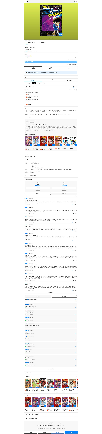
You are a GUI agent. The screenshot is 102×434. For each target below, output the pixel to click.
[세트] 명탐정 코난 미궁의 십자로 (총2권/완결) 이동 (57, 404)
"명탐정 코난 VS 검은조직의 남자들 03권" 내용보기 (51, 201)
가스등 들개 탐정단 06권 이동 (72, 404)
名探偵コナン (28, 49)
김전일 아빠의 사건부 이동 (50, 385)
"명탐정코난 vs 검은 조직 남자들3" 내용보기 (51, 267)
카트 (77, 2)
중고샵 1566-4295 (53, 425)
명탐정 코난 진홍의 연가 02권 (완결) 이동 (51, 143)
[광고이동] (74, 1)
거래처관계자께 (58, 428)
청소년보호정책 (47, 428)
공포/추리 (31, 156)
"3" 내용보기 (51, 219)
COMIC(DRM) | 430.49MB (34, 171)
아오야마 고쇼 (27, 46)
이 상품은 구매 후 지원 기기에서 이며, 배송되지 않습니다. (42, 72)
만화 (28, 156)
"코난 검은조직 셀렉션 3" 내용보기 (51, 247)
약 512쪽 (31, 172)
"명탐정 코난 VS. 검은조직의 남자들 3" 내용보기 (51, 237)
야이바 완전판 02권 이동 (73, 143)
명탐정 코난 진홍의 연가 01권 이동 (43, 143)
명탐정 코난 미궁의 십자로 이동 (65, 385)
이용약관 (38, 428)
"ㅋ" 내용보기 (51, 277)
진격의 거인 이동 (42, 385)
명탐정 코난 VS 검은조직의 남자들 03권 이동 (52, 97)
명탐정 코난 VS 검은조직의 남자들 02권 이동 (52, 100)
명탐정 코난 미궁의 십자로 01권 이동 (28, 143)
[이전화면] (25, 1)
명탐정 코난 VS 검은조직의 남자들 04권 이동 (52, 93)
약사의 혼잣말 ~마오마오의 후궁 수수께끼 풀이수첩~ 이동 (35, 385)
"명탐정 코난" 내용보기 (51, 287)
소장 (35, 156)
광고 (64, 428)
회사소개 (54, 428)
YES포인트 (26, 57)
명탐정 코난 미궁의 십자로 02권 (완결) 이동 (36, 143)
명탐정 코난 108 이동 (58, 143)
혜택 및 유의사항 (38, 190)
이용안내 (26, 163)
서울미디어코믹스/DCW (28, 47)
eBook (26, 156)
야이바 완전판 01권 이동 (66, 143)
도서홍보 (62, 428)
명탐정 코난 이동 (28, 385)
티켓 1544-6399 (47, 425)
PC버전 (51, 428)
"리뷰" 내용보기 (51, 210)
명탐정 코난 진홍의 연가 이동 (57, 385)
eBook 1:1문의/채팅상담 (60, 425)
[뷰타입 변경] (77, 90)
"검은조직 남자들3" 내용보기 (51, 228)
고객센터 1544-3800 (41, 425)
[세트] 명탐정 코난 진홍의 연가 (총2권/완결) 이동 (65, 404)
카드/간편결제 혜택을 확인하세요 (71, 64)
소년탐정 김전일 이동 (72, 385)
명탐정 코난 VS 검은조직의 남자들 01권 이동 (52, 103)
